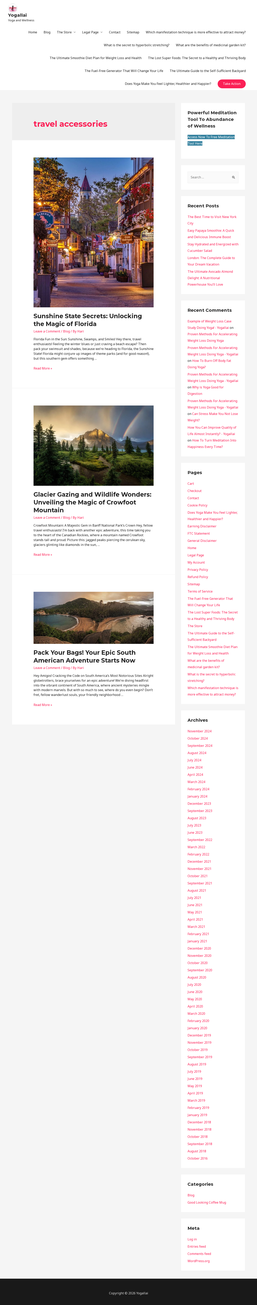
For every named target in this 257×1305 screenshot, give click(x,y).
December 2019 (199, 1035)
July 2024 (194, 760)
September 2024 (200, 745)
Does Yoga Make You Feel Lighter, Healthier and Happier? (168, 83)
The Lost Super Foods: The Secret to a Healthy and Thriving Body (197, 58)
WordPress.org (199, 1261)
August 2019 (197, 1064)
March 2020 (196, 1013)
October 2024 (198, 738)
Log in (192, 1239)
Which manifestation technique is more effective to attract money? (196, 32)
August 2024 (197, 753)
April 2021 (195, 919)
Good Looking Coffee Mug (207, 1202)
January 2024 (197, 796)
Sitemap (133, 32)
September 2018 (200, 1144)
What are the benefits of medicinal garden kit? (211, 45)
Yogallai (17, 15)
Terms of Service (200, 591)
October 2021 (198, 876)
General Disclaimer (202, 540)
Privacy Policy (198, 569)
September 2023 (200, 811)
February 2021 (198, 934)
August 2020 (197, 977)
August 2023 (197, 818)
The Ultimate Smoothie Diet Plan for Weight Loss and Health (96, 58)
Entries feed (197, 1246)
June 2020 (195, 992)
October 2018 (198, 1136)
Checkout (195, 491)
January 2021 (197, 941)
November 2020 (199, 955)
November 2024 (199, 731)
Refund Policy (198, 577)
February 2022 (198, 854)
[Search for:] (213, 177)
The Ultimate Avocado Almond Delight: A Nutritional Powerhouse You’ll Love (210, 278)
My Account (196, 562)
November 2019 (199, 1042)
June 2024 (195, 767)
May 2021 (195, 912)
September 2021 (200, 883)
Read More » (43, 368)
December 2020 (199, 948)
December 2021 (199, 861)
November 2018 (199, 1129)
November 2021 (199, 869)
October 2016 (198, 1158)
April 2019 (195, 1093)
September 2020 (200, 970)
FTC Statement (199, 533)
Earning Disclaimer (202, 526)
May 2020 (195, 999)
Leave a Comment (47, 331)
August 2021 (197, 890)
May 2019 (195, 1086)
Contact (114, 32)
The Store (64, 32)
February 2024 (198, 789)
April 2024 (195, 774)
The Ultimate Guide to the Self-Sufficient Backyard (208, 71)
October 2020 (198, 963)
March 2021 (196, 926)
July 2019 (194, 1071)
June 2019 (195, 1079)
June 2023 (195, 832)
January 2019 (197, 1115)
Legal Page (90, 32)
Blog (47, 32)
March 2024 (196, 782)
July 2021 (194, 897)
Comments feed (199, 1253)
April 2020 (195, 1006)
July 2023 (194, 825)
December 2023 (199, 803)
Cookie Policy (197, 505)
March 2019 (196, 1100)
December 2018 (199, 1122)
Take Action (232, 83)
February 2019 (198, 1107)
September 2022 (200, 840)
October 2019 (198, 1050)
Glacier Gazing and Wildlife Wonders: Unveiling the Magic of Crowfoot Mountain (92, 502)
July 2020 (194, 984)
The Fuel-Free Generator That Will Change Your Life (124, 71)
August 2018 (197, 1151)
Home (32, 32)
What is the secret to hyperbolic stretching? (136, 45)
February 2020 (198, 1021)
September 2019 (200, 1057)
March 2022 (196, 847)
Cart (191, 483)
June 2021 (195, 905)
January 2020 (197, 1028)
